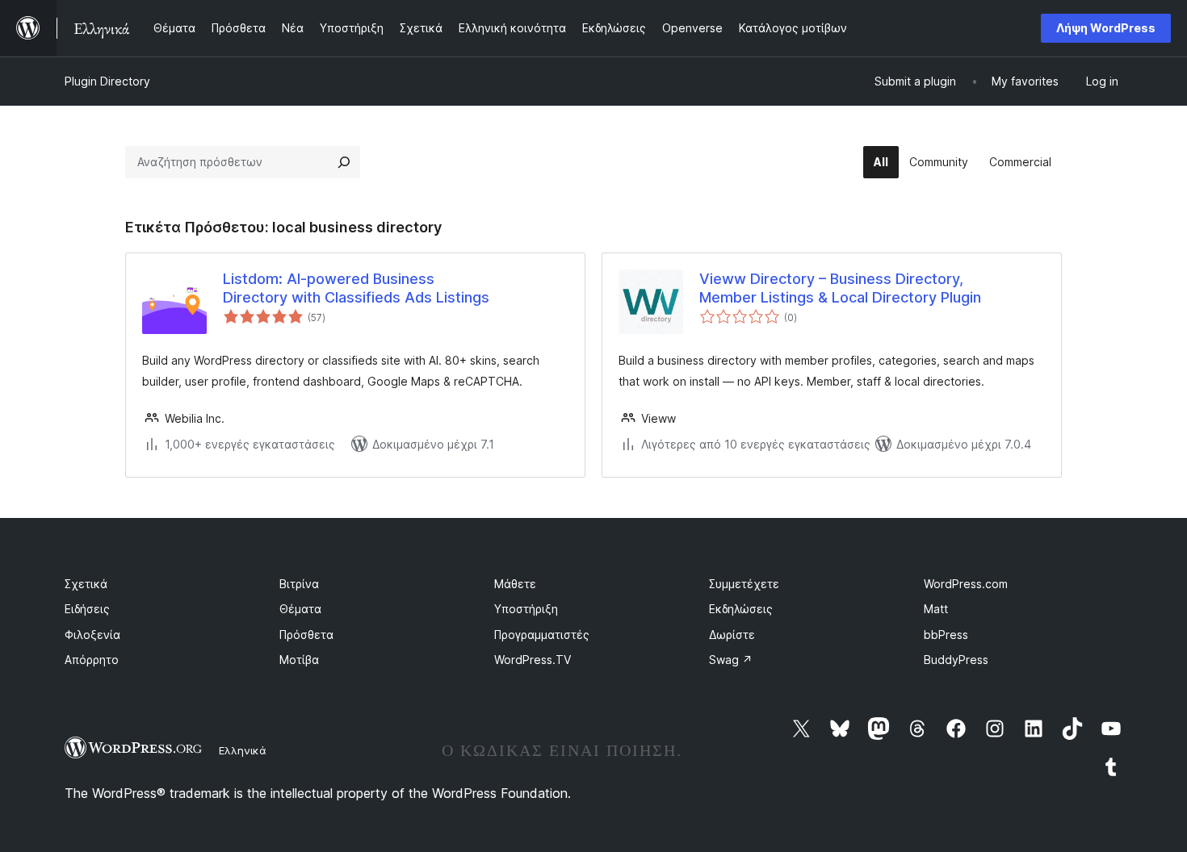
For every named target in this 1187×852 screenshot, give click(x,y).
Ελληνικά (242, 750)
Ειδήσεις (87, 609)
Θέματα (300, 609)
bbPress (946, 634)
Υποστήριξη (526, 609)
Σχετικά (86, 584)
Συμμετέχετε (744, 584)
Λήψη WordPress (1106, 28)
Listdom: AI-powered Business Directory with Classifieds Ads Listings (356, 288)
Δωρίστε (732, 634)
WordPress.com (966, 584)
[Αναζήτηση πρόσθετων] (344, 162)
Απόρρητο (92, 659)
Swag (731, 659)
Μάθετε (515, 584)
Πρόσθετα (306, 634)
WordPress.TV (532, 659)
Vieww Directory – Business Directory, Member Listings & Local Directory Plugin (840, 288)
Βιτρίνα (299, 584)
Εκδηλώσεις (741, 609)
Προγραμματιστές (541, 634)
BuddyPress (956, 659)
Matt (936, 609)
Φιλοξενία (92, 634)
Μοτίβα (299, 659)
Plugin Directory (107, 81)
